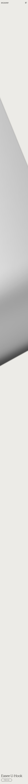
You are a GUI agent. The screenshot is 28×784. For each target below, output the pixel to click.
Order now (6, 780)
